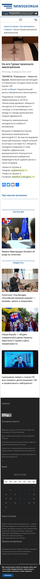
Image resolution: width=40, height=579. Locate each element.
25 (11, 503)
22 (29, 499)
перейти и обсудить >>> (23, 177)
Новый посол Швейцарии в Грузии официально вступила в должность (19, 455)
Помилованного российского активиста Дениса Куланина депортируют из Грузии (19, 443)
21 (24, 499)
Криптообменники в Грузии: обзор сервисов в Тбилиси (18, 437)
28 (24, 503)
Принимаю (7, 575)
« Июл (4, 510)
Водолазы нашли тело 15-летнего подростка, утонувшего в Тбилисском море (18, 431)
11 (11, 494)
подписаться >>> (19, 170)
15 (29, 494)
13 (20, 494)
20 (20, 499)
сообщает (12, 89)
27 (20, 503)
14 (24, 494)
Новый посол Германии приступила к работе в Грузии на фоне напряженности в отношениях (18, 449)
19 (15, 499)
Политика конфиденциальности (28, 563)
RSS (3, 461)
